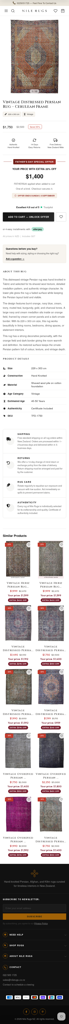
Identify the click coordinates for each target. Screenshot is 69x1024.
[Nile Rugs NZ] (34, 11)
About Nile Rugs (21, 956)
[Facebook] (26, 1012)
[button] (34, 3)
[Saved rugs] (55, 11)
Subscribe (34, 917)
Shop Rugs (17, 945)
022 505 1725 (10, 975)
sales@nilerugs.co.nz (14, 979)
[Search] (13, 11)
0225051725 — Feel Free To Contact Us (36, 2)
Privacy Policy (41, 923)
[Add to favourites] (61, 216)
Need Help (16, 934)
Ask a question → (15, 258)
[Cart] (62, 11)
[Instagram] (34, 1012)
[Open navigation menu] (6, 11)
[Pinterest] (42, 1012)
